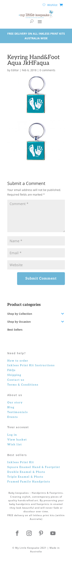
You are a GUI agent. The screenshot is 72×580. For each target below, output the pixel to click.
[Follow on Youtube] (53, 533)
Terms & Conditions (22, 384)
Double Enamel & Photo (26, 472)
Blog (10, 407)
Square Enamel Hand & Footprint (33, 467)
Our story (15, 402)
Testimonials (17, 412)
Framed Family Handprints (28, 481)
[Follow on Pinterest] (41, 533)
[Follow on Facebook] (17, 533)
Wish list (14, 444)
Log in (12, 434)
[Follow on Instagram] (29, 533)
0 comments (47, 70)
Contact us (15, 380)
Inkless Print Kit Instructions (31, 365)
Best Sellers (14, 329)
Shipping (14, 375)
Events (12, 417)
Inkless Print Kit (20, 462)
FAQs (11, 370)
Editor (15, 70)
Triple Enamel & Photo (25, 476)
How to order (17, 360)
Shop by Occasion (19, 321)
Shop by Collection (19, 314)
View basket (17, 439)
